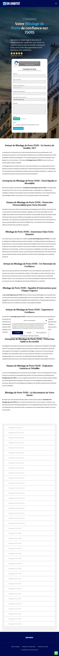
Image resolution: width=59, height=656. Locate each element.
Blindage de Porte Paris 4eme (16, 443)
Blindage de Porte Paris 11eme (16, 478)
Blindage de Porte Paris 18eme (17, 513)
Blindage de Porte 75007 (15, 558)
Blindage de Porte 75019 (15, 619)
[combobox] (29, 99)
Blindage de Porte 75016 (15, 604)
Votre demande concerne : (20, 97)
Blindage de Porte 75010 (15, 573)
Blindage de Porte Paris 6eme (16, 453)
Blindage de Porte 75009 (15, 568)
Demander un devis (18, 128)
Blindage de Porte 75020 (15, 624)
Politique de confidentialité (33, 335)
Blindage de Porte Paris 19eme (17, 518)
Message (15, 103)
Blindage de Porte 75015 (15, 599)
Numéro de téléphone (19, 85)
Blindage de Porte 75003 (15, 538)
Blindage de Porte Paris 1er (16, 427)
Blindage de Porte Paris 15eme (17, 498)
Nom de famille (17, 79)
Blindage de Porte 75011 (15, 578)
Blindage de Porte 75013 (15, 589)
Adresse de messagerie (19, 91)
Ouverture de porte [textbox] (19, 99)
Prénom (15, 73)
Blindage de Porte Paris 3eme (16, 438)
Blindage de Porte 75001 (15, 528)
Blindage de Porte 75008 (15, 563)
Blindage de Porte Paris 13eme (17, 488)
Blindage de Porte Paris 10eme (17, 473)
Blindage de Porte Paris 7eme (16, 458)
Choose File (16, 118)
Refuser (29, 332)
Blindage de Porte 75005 (15, 548)
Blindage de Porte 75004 (15, 543)
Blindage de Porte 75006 (15, 553)
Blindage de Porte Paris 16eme (17, 503)
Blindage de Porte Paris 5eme (16, 448)
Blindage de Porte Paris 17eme (17, 508)
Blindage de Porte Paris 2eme (16, 432)
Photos (15, 116)
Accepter (17, 332)
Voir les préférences (41, 332)
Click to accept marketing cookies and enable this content (29, 63)
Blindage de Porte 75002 (15, 533)
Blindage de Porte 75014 (15, 594)
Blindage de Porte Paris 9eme (16, 468)
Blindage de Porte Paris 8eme (16, 463)
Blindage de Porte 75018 (15, 614)
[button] (46, 320)
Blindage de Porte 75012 (15, 583)
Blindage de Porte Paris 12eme (17, 483)
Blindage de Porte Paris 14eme (17, 493)
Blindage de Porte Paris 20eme (17, 523)
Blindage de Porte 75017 (15, 609)
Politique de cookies (24, 335)
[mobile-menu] (54, 3)
